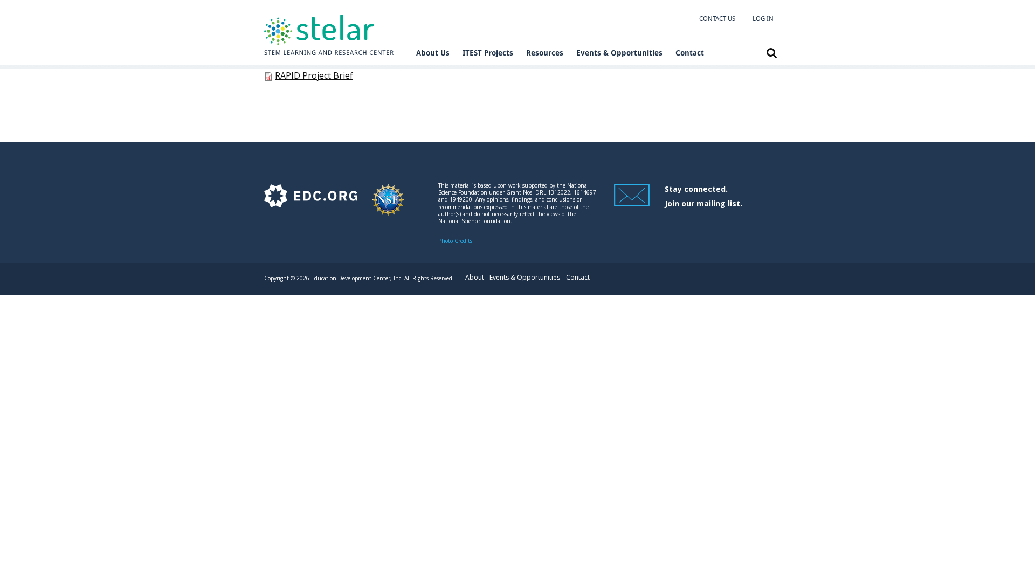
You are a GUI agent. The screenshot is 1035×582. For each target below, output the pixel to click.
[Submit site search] (772, 53)
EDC (310, 205)
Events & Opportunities (619, 52)
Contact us (717, 19)
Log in (763, 19)
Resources (544, 52)
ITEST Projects (488, 52)
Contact (689, 52)
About (474, 277)
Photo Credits (455, 241)
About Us (433, 52)
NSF (388, 205)
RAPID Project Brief (314, 75)
